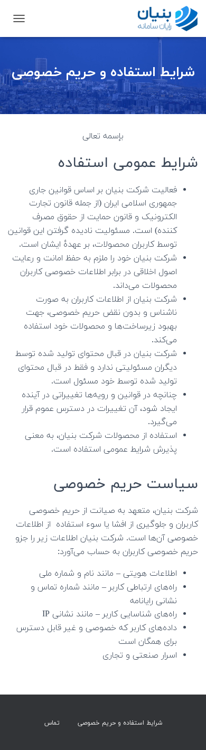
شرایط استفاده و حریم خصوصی (120, 723)
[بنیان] (162, 18)
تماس (52, 723)
